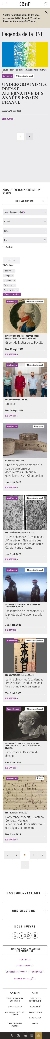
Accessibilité (35, 1006)
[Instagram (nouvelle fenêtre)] (28, 935)
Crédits (35, 1023)
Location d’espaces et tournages (24, 972)
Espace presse (24, 965)
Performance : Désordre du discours (21, 754)
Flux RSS (35, 993)
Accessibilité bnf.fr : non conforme (14, 1013)
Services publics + (15, 1006)
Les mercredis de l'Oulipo (16, 399)
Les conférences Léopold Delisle (19, 532)
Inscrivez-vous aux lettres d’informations (25, 950)
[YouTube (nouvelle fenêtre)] (35, 935)
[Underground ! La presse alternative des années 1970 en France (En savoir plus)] (25, 54)
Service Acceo (22, 978)
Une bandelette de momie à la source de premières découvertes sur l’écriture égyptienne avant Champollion (24, 470)
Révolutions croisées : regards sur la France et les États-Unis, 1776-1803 (22, 337)
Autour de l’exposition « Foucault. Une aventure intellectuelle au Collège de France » (22, 745)
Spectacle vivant (13, 709)
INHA (41, 778)
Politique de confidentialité (35, 999)
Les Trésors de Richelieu (16, 812)
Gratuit (9, 247)
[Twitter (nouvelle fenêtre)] (15, 935)
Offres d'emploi (35, 1018)
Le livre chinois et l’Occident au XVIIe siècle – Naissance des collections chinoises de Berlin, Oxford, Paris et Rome (24, 542)
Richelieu (39, 426)
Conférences (12, 301)
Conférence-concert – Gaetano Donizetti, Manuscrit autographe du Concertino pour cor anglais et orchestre (24, 822)
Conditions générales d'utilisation (15, 999)
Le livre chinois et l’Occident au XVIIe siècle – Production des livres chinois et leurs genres (24, 683)
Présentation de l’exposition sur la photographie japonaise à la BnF (24, 614)
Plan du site (14, 993)
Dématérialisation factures (15, 1024)
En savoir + (8, 118)
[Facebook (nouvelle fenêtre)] (22, 935)
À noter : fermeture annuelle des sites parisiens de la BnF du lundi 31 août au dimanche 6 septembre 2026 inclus (21, 18)
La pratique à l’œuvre (14, 460)
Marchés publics (35, 1012)
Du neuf (10, 403)
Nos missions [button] (23, 911)
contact (24, 959)
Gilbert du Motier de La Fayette (24, 342)
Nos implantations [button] (24, 893)
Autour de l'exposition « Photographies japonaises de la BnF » (22, 605)
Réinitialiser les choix (11, 294)
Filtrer (11, 260)
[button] (18, 1035)
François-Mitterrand (35, 301)
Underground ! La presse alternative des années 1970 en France (24, 94)
